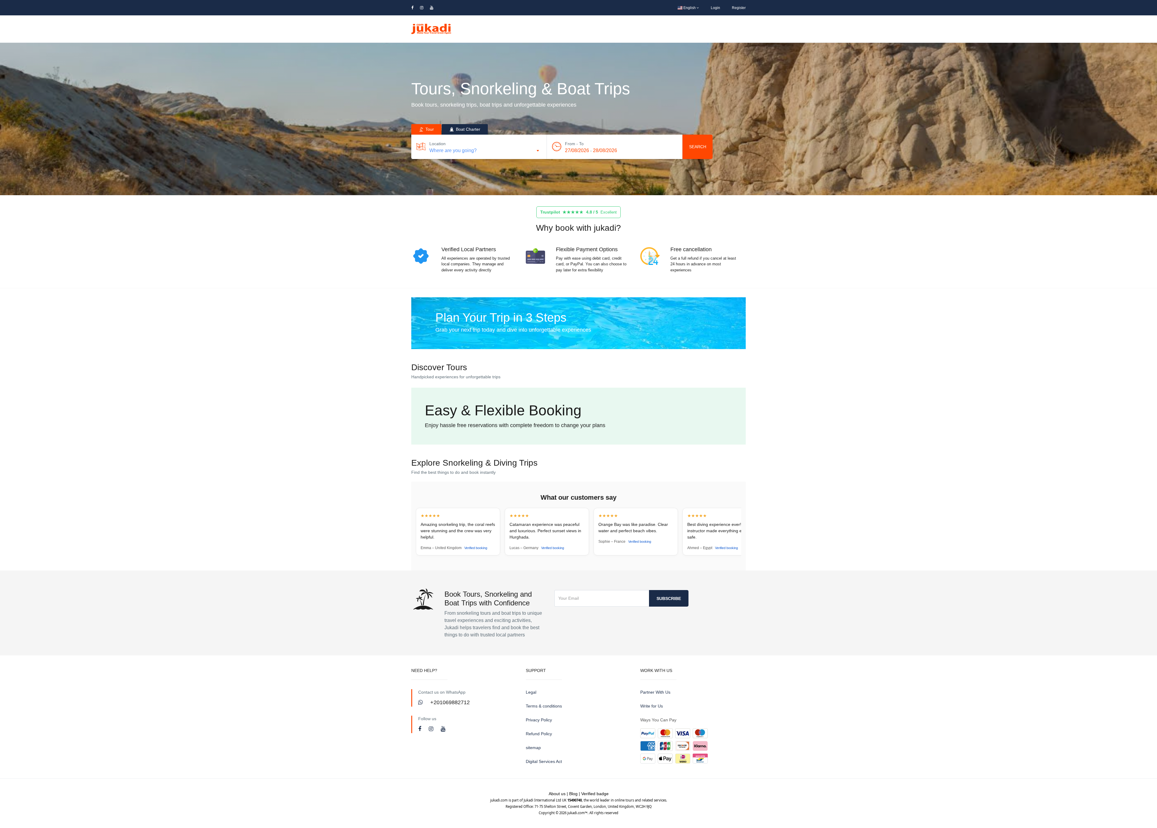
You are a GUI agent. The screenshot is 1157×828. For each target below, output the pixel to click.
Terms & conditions (544, 706)
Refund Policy (539, 733)
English (689, 8)
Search (697, 146)
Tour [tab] (429, 129)
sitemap (533, 747)
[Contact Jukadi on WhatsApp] (421, 702)
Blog (573, 793)
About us (557, 793)
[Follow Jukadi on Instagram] (432, 729)
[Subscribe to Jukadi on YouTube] (443, 729)
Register (739, 8)
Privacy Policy (539, 719)
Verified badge (595, 793)
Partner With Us (655, 692)
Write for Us (651, 706)
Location (437, 143)
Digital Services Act (544, 761)
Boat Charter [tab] (467, 129)
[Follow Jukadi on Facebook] (420, 729)
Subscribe (669, 598)
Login (715, 8)
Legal (531, 692)
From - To (574, 143)
